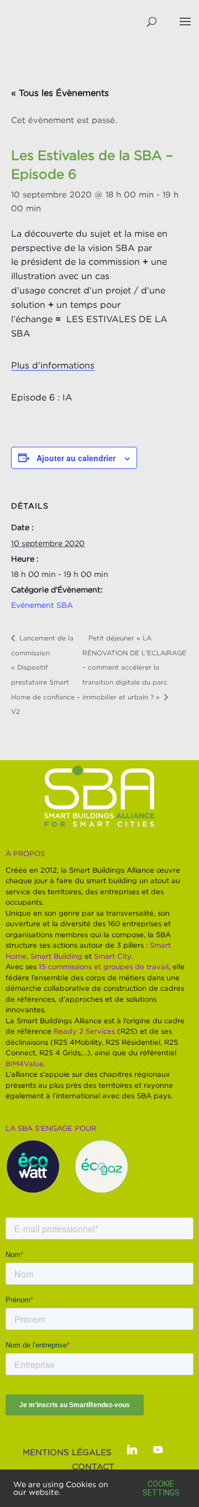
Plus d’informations (53, 365)
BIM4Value (25, 1063)
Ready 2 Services (84, 1031)
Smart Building (56, 956)
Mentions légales (67, 1451)
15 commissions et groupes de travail (104, 966)
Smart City (112, 956)
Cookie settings (161, 1488)
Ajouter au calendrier (76, 457)
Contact (93, 1466)
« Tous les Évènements (60, 93)
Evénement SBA (42, 605)
